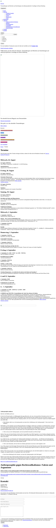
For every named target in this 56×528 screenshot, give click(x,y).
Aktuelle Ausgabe (10, 13)
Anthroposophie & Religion (12, 21)
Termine (5, 29)
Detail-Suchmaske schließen (7, 48)
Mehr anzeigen (18, 180)
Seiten (3, 37)
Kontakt (5, 30)
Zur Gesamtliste (4, 144)
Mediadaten (5, 19)
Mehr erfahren (4, 125)
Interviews (8, 14)
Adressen (5, 20)
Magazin (5, 12)
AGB (7, 18)
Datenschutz (6, 526)
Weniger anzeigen (4, 182)
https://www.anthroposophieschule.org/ (9, 461)
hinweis (2, 3)
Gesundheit (8, 25)
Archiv (7, 15)
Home (4, 10)
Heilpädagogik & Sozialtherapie (13, 26)
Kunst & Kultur (9, 28)
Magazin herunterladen (5, 120)
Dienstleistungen (9, 24)
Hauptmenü (3, 8)
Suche (2, 33)
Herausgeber (8, 17)
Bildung (7, 23)
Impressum (5, 525)
